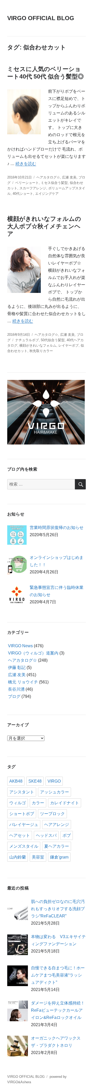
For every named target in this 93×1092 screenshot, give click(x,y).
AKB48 (15, 781)
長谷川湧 (16, 689)
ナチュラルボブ (27, 340)
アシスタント (21, 792)
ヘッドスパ (46, 835)
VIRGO (54, 781)
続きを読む (26, 163)
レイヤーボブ (68, 345)
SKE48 (35, 781)
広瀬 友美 (69, 177)
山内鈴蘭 (17, 857)
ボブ (67, 835)
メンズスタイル (23, 846)
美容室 (38, 857)
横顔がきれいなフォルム (37, 345)
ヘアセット (19, 835)
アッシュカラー (54, 792)
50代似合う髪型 (53, 340)
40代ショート (23, 194)
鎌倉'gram (59, 857)
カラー (38, 803)
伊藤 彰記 (17, 667)
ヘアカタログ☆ (48, 177)
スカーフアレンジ (32, 188)
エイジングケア (47, 194)
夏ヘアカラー (56, 846)
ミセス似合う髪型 (54, 183)
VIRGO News (20, 646)
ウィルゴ (17, 803)
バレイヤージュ (23, 824)
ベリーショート (27, 183)
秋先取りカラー (41, 351)
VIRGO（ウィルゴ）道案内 (33, 653)
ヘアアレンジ (56, 824)
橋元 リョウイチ (23, 682)
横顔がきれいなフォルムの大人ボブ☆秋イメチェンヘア (44, 226)
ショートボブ (21, 814)
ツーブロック (52, 814)
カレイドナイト (64, 803)
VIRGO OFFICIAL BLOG (40, 18)
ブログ (14, 696)
